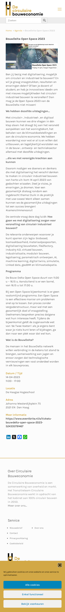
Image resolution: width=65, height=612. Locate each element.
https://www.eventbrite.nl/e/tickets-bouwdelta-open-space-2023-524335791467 (29, 422)
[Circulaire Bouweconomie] (24, 14)
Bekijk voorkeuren (32, 603)
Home (9, 30)
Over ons (39, 528)
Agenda (18, 30)
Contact (14, 533)
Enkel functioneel (32, 594)
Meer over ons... (17, 505)
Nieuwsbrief (16, 528)
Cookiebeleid (16, 543)
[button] (60, 565)
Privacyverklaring (19, 538)
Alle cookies (32, 584)
